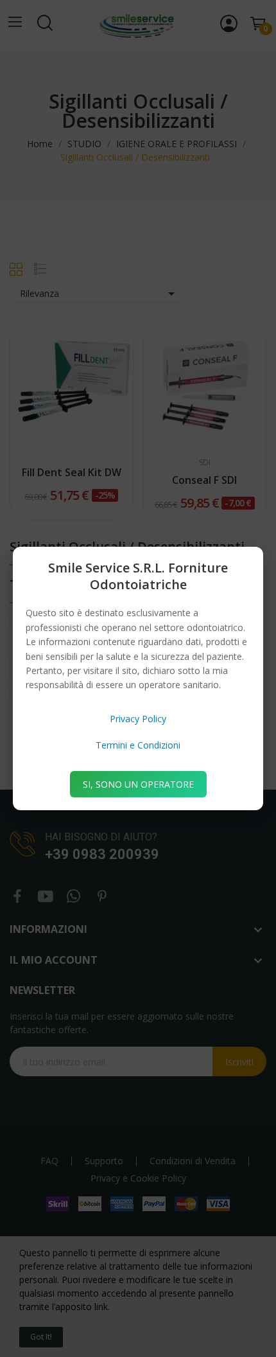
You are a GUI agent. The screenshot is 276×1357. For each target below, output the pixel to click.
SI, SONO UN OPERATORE (138, 784)
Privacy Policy (138, 719)
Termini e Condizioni (138, 745)
